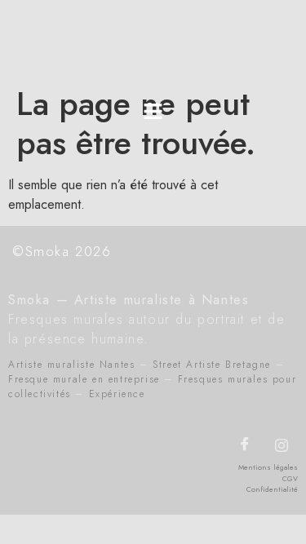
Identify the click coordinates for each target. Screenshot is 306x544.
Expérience (117, 394)
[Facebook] (245, 445)
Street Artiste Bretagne (212, 364)
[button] (152, 112)
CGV (290, 478)
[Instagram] (281, 445)
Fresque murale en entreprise (84, 379)
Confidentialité (272, 489)
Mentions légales (268, 467)
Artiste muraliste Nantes (71, 364)
